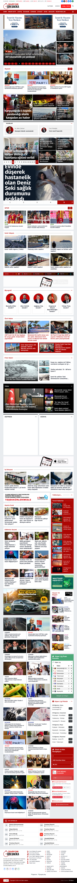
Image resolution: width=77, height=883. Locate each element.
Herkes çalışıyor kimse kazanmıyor (23, 131)
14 (50, 63)
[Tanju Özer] (9, 130)
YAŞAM (7, 676)
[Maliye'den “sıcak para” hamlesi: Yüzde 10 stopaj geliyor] (38, 714)
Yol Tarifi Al (67, 787)
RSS (6, 880)
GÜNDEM (33, 11)
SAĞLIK (7, 769)
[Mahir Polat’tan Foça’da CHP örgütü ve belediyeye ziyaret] (61, 77)
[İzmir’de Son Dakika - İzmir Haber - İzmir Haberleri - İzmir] (11, 6)
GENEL (48, 853)
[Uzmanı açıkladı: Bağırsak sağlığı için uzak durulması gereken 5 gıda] (14, 761)
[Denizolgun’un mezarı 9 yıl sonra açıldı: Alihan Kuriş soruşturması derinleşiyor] (14, 646)
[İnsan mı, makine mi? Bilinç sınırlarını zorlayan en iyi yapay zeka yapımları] (44, 363)
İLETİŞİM (50, 6)
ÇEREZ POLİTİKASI (52, 871)
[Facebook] (4, 869)
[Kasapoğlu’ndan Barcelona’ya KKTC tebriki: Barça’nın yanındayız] (38, 782)
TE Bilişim (71, 880)
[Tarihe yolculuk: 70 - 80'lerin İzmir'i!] (44, 370)
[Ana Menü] (73, 12)
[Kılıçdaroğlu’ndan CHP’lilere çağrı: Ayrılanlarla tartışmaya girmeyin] (16, 77)
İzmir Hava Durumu (34, 853)
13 (46, 63)
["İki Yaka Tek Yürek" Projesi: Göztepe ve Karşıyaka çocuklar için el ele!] (49, 403)
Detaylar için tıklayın (62, 696)
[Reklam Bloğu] (38, 22)
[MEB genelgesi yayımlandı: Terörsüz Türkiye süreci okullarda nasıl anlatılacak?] (38, 668)
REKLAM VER (50, 869)
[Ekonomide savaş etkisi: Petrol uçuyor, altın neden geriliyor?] (49, 390)
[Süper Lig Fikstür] (71, 701)
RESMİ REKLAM (60, 11)
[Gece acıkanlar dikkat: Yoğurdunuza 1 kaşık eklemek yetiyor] (14, 668)
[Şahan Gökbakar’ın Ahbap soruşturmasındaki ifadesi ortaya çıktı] (38, 737)
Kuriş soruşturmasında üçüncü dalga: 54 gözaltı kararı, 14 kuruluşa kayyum (38, 814)
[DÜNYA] (71, 417)
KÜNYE (57, 6)
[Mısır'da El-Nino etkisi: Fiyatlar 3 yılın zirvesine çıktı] (14, 690)
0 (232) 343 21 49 (58, 797)
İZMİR (5, 11)
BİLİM (6, 810)
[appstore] (34, 874)
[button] (5, 47)
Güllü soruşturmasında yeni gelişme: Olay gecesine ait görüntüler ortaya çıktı (12, 635)
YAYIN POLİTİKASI (66, 869)
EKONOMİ (26, 11)
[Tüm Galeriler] (71, 358)
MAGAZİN (51, 11)
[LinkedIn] (13, 869)
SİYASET (39, 11)
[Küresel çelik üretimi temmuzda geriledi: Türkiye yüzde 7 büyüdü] (14, 782)
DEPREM (8, 417)
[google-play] (42, 874)
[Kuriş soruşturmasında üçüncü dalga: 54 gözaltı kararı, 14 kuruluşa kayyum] (38, 802)
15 (53, 63)
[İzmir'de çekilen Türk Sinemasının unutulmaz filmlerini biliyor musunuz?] (44, 377)
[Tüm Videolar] (71, 386)
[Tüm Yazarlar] (71, 123)
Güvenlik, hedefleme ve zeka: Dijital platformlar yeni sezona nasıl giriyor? (60, 131)
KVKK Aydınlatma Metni (67, 871)
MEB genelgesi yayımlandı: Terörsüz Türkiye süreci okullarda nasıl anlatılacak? (37, 680)
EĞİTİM (30, 676)
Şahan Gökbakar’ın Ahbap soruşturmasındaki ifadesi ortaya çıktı (37, 749)
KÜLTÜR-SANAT (65, 859)
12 (43, 63)
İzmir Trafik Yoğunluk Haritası (36, 856)
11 (39, 63)
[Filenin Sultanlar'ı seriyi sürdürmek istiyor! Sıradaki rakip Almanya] (38, 217)
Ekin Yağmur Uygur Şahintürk (57, 127)
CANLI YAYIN (66, 6)
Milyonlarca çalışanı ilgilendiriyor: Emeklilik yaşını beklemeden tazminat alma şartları (37, 658)
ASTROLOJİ (64, 856)
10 (36, 63)
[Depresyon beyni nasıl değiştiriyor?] (14, 802)
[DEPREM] (36, 417)
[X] (7, 869)
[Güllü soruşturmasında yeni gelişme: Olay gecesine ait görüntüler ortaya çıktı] (14, 624)
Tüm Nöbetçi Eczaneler (63, 804)
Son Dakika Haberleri (34, 861)
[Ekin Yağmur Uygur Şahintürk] (44, 130)
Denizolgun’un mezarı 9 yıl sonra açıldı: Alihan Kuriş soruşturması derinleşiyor (14, 658)
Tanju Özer (18, 127)
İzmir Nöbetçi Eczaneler (35, 851)
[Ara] (73, 6)
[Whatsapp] (18, 869)
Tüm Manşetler (33, 859)
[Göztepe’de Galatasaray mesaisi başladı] (16, 217)
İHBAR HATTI (12, 11)
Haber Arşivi (32, 863)
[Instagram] (10, 869)
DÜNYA (43, 417)
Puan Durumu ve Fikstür (35, 858)
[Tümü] (71, 290)
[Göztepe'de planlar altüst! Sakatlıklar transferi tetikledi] (61, 217)
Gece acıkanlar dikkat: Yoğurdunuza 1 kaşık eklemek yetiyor (13, 680)
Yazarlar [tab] (9, 123)
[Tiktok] (16, 869)
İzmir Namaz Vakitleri (34, 854)
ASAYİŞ (19, 11)
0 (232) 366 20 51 (58, 787)
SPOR (45, 11)
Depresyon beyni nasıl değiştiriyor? (15, 812)
